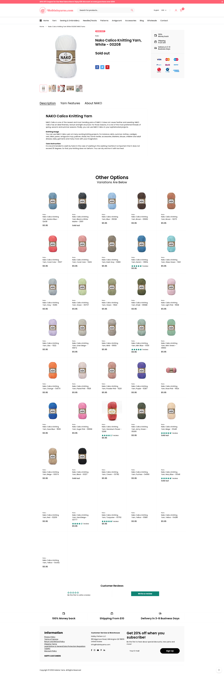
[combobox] (103, 10)
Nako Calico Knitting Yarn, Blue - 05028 (110, 218)
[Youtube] (104, 650)
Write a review (145, 593)
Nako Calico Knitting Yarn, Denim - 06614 (139, 261)
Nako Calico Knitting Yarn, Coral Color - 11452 (82, 261)
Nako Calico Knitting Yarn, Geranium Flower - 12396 (112, 429)
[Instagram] (94, 650)
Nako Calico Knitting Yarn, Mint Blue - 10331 (140, 344)
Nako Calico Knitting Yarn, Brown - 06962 (139, 218)
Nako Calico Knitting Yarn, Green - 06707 (80, 303)
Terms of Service (51, 639)
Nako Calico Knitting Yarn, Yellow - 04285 (169, 516)
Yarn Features (70, 103)
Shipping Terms (50, 644)
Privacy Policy (49, 637)
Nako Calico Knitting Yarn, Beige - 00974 (51, 473)
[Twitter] (102, 67)
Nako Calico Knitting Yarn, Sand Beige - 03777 (80, 517)
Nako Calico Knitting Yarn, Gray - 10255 (51, 303)
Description (48, 103)
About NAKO (93, 103)
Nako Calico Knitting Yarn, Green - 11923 (110, 303)
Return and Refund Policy (54, 641)
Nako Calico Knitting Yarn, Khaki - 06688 (139, 303)
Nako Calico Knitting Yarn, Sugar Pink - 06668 (82, 428)
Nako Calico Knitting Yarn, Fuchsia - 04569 (140, 473)
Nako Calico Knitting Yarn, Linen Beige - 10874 (80, 345)
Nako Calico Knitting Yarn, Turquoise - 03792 (111, 516)
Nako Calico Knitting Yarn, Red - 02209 (51, 516)
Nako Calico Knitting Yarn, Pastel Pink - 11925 (81, 387)
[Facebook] (97, 67)
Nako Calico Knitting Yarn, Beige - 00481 (169, 428)
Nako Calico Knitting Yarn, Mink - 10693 (110, 344)
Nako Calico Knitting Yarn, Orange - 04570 (51, 387)
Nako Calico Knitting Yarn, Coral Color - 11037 (52, 261)
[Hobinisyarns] (56, 10)
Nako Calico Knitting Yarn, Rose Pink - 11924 (170, 387)
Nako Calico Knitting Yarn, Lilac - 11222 (51, 344)
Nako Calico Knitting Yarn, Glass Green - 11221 (171, 261)
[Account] (175, 10)
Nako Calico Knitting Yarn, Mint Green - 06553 (169, 345)
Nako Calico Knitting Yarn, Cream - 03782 (110, 473)
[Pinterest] (107, 67)
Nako (97, 36)
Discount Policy (50, 651)
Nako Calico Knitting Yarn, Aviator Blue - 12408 (51, 219)
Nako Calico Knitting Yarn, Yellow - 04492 (51, 561)
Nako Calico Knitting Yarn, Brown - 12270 (169, 218)
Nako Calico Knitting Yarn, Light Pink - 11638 (170, 303)
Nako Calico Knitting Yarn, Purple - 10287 (139, 387)
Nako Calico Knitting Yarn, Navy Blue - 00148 (170, 473)
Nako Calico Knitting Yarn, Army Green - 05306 (139, 429)
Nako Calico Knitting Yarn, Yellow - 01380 (139, 516)
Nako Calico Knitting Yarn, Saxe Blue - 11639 (52, 428)
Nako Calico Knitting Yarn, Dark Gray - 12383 (111, 261)
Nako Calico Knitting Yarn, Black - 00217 (80, 473)
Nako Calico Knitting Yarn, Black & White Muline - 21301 (80, 219)
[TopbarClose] (222, 1)
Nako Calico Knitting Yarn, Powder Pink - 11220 (112, 387)
